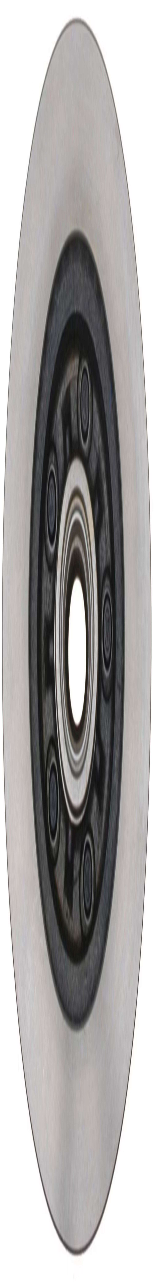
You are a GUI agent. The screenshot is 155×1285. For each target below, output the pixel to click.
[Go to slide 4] (8, 501)
